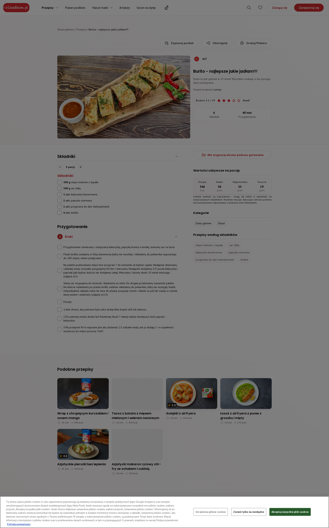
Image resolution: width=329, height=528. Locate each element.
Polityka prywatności (18, 524)
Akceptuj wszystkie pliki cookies (290, 511)
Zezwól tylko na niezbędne (248, 511)
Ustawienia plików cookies (211, 511)
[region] (164, 512)
